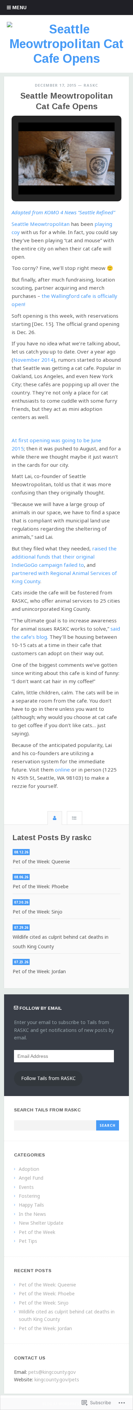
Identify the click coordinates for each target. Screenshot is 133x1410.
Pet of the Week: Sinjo (37, 911)
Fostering (29, 1196)
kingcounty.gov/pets (56, 1379)
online (62, 769)
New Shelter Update (41, 1223)
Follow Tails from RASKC (48, 1078)
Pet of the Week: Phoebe (41, 886)
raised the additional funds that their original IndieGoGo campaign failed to (64, 556)
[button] (51, 176)
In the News (32, 1214)
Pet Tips (28, 1241)
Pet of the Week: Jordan (39, 971)
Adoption (29, 1169)
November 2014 (33, 359)
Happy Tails (31, 1205)
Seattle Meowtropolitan (41, 223)
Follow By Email (40, 1008)
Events (26, 1187)
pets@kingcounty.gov (52, 1372)
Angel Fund (31, 1178)
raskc (91, 85)
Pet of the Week (37, 1232)
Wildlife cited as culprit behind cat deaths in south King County (60, 942)
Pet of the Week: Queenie (41, 861)
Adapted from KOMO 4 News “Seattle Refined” (63, 212)
